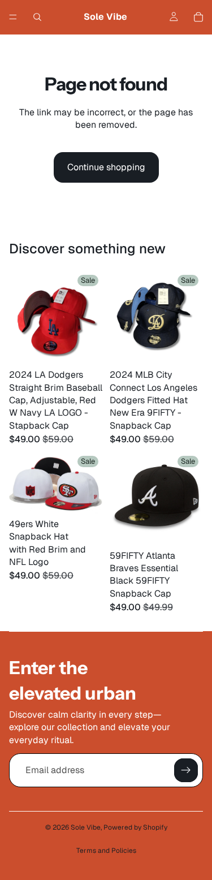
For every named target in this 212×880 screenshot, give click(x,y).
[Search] (37, 17)
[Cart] (198, 17)
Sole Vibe (86, 827)
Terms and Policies (106, 850)
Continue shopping (106, 167)
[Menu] (13, 17)
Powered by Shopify (135, 827)
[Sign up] (186, 770)
